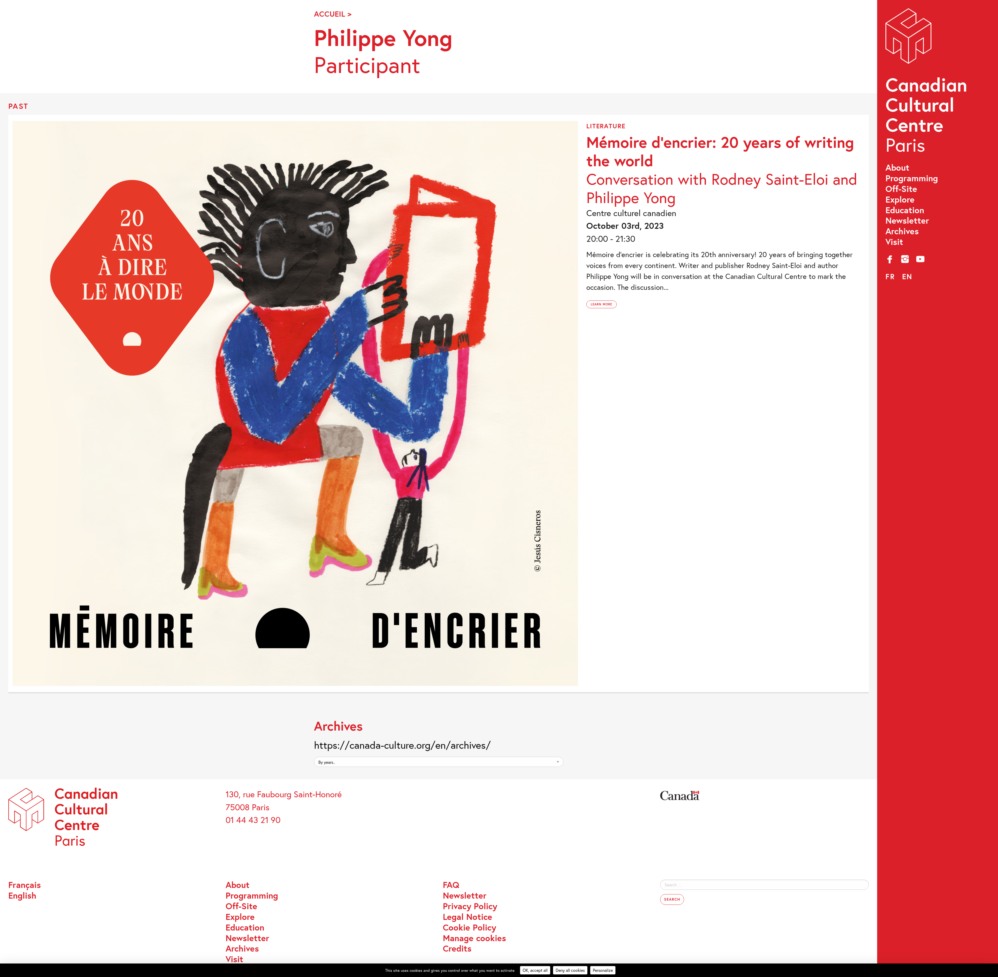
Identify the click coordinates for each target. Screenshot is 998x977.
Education (904, 210)
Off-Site (901, 189)
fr (890, 276)
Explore (900, 199)
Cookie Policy (469, 927)
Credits (457, 948)
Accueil (329, 14)
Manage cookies (474, 938)
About (897, 167)
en (907, 276)
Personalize (603, 970)
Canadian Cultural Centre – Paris (927, 83)
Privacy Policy (470, 906)
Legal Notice (467, 917)
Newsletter (907, 220)
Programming (911, 178)
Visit (894, 242)
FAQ (451, 885)
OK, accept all (535, 970)
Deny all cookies (570, 970)
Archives (902, 231)
